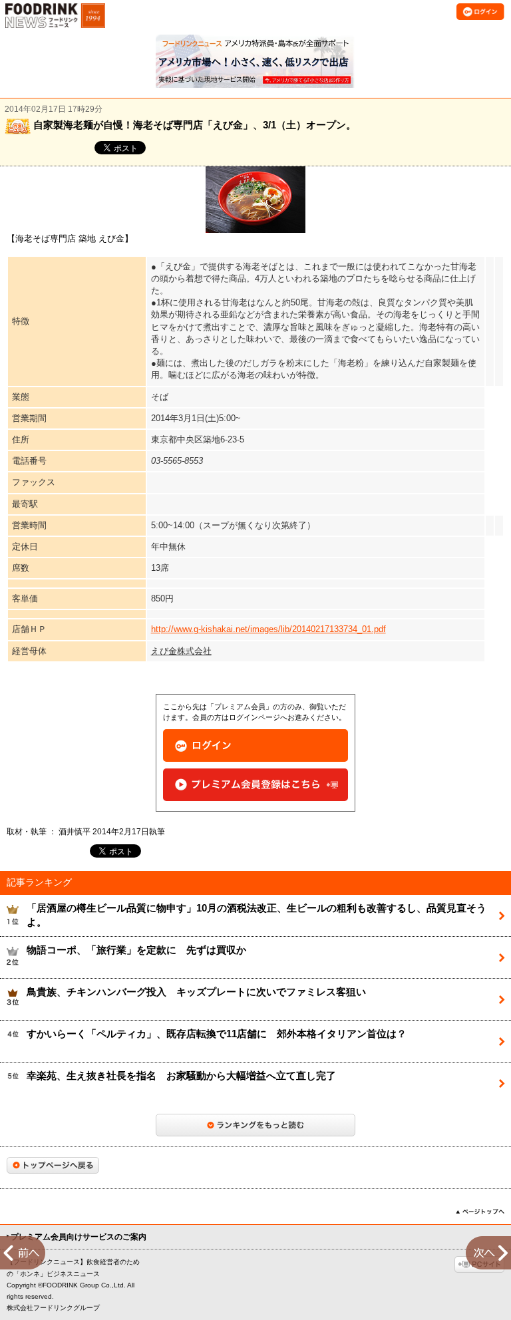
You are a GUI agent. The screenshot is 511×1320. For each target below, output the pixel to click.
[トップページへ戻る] (53, 1165)
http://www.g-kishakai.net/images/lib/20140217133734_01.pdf (268, 629)
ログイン (255, 745)
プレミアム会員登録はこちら (255, 784)
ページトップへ (480, 1211)
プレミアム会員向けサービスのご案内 (78, 1236)
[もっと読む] (255, 1125)
